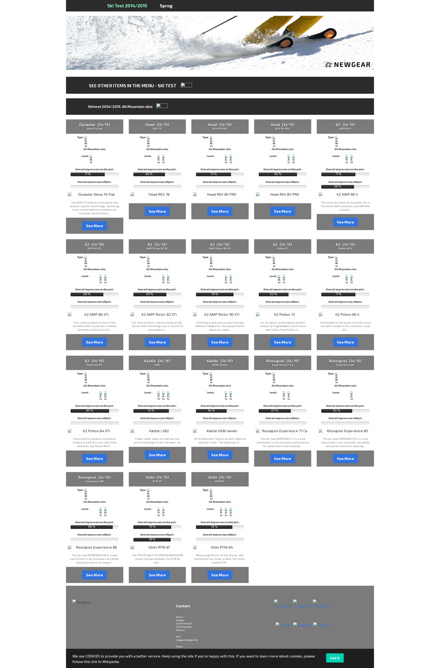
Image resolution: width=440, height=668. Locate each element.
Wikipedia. (110, 661)
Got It (335, 658)
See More (94, 225)
